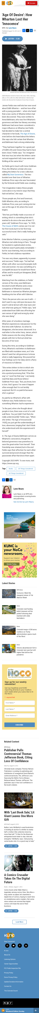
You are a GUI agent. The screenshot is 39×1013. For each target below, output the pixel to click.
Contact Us (7, 986)
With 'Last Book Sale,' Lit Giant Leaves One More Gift (19, 815)
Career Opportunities (11, 964)
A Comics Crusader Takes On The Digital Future (17, 878)
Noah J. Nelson (8, 887)
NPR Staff (7, 824)
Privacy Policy (8, 973)
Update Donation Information (13, 982)
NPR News (20, 590)
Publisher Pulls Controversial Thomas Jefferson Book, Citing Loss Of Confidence (18, 755)
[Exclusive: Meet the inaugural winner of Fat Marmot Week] (9, 593)
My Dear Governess (15, 174)
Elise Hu (6, 766)
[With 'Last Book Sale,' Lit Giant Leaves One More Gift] (18, 800)
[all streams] (36, 1010)
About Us (7, 955)
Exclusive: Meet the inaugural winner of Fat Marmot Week (25, 595)
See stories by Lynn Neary (24, 502)
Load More (19, 922)
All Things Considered (25, 469)
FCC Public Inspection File (12, 968)
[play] (3, 1010)
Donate (32, 3)
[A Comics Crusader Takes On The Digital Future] (18, 863)
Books (11, 469)
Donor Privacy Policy (10, 977)
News (18, 606)
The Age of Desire (27, 134)
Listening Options (9, 959)
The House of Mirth (10, 226)
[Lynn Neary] (6, 492)
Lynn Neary (12, 28)
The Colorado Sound (11, 991)
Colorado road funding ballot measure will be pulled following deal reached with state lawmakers (25, 613)
